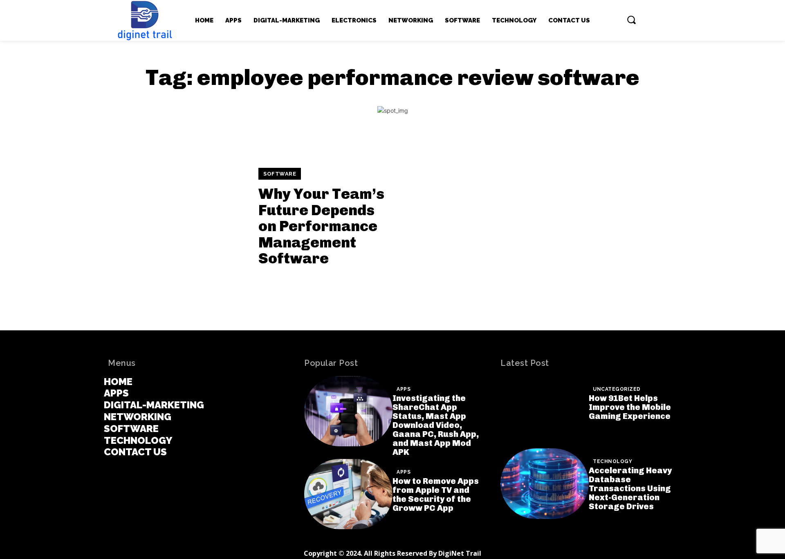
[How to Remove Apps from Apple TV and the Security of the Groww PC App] (348, 494)
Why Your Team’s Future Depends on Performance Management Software (321, 226)
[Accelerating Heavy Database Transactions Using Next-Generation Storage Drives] (544, 483)
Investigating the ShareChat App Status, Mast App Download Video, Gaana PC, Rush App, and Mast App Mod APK (435, 425)
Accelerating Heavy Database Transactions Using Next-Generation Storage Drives (630, 488)
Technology (612, 461)
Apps (403, 389)
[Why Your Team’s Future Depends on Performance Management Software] (178, 217)
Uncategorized (617, 389)
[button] (631, 19)
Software (279, 174)
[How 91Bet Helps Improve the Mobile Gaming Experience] (544, 411)
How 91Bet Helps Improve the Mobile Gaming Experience (630, 407)
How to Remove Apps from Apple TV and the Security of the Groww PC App (435, 494)
